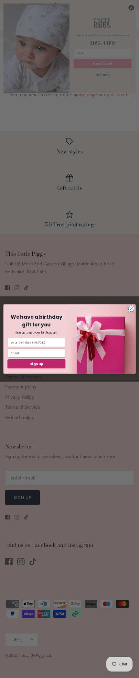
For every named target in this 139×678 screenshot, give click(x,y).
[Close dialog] (131, 309)
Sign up (36, 363)
